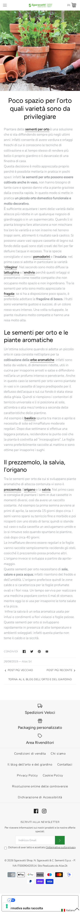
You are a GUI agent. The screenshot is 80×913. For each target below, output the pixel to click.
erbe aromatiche (42, 360)
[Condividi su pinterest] (39, 651)
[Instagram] (44, 811)
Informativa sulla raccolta (24, 908)
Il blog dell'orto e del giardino (30, 764)
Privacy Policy (27, 775)
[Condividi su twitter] (31, 651)
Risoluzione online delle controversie (40, 786)
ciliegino (11, 267)
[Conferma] (60, 840)
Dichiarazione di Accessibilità (40, 797)
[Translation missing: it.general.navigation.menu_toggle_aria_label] (5, 5)
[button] (70, 910)
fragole (9, 293)
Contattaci (64, 764)
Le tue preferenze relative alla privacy (44, 900)
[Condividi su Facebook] (24, 651)
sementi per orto (37, 129)
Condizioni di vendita (30, 753)
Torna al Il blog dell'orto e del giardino (40, 679)
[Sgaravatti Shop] (40, 5)
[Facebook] (36, 811)
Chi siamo (58, 753)
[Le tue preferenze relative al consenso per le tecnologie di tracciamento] (6, 906)
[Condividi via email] (46, 651)
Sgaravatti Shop (23, 860)
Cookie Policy (53, 775)
